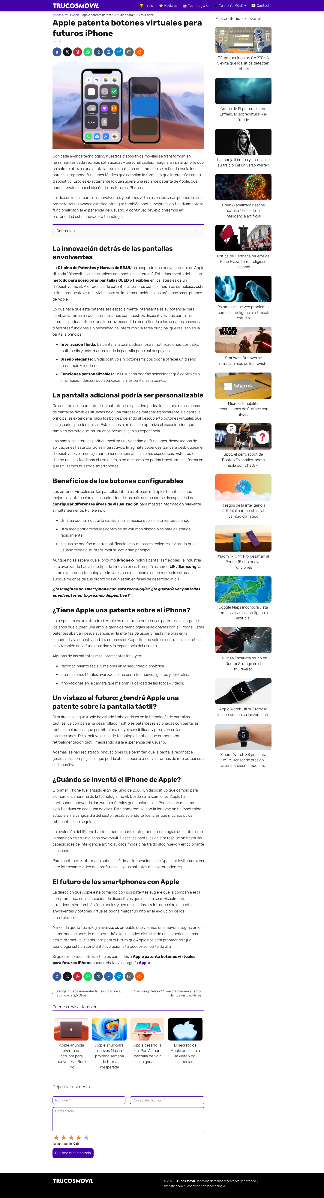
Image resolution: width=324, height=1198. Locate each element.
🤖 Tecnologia (194, 5)
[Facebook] (57, 51)
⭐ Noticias (168, 5)
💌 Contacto (261, 5)
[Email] (129, 51)
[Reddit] (139, 51)
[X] (67, 51)
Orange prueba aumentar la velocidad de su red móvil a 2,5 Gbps (89, 993)
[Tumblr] (98, 51)
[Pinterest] (77, 51)
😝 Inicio (146, 5)
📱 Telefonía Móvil (228, 5)
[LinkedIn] (108, 51)
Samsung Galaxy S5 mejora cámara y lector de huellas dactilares (167, 993)
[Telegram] (118, 51)
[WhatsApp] (87, 51)
